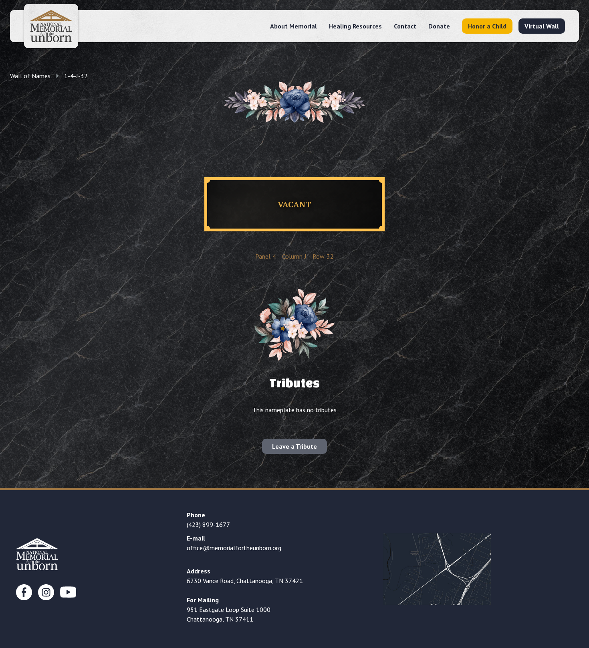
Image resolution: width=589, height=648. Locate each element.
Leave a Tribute (294, 446)
